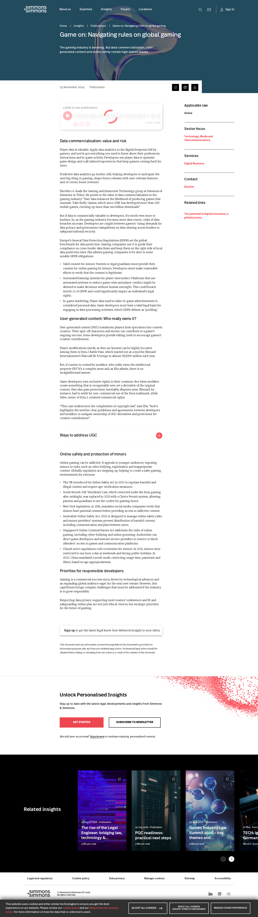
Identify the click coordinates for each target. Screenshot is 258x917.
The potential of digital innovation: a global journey (206, 216)
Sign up (69, 630)
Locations (145, 9)
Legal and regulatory (39, 878)
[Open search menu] (200, 9)
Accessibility (223, 878)
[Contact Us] (209, 9)
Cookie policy (80, 878)
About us (65, 9)
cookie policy (70, 908)
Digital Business (194, 163)
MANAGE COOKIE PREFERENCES (230, 908)
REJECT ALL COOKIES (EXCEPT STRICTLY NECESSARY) (189, 908)
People (125, 9)
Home (64, 26)
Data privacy (117, 878)
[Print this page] (185, 87)
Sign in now (97, 736)
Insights (106, 9)
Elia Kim (189, 187)
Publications (99, 26)
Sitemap (189, 878)
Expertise (86, 9)
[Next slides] (231, 859)
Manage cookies (154, 878)
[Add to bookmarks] (175, 87)
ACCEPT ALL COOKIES (144, 908)
